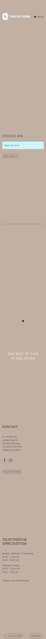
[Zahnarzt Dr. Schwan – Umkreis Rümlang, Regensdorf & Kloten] (16, 16)
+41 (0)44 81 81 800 (11, 446)
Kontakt (36, 636)
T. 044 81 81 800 (13, 636)
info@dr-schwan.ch (11, 450)
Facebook (4, 460)
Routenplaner (12, 471)
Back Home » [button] (10, 156)
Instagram (10, 460)
